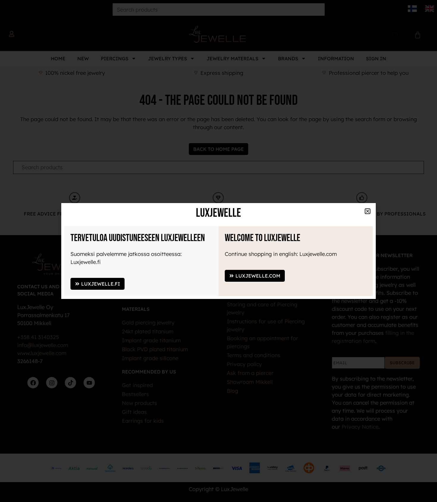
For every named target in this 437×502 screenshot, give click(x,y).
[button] (367, 211)
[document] (218, 251)
